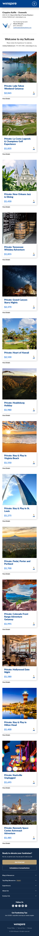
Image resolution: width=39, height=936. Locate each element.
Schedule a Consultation (19, 868)
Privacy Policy (11, 928)
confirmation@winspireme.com (22, 28)
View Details (6, 99)
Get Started (19, 862)
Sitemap (29, 928)
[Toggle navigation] (34, 3)
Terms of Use (21, 928)
